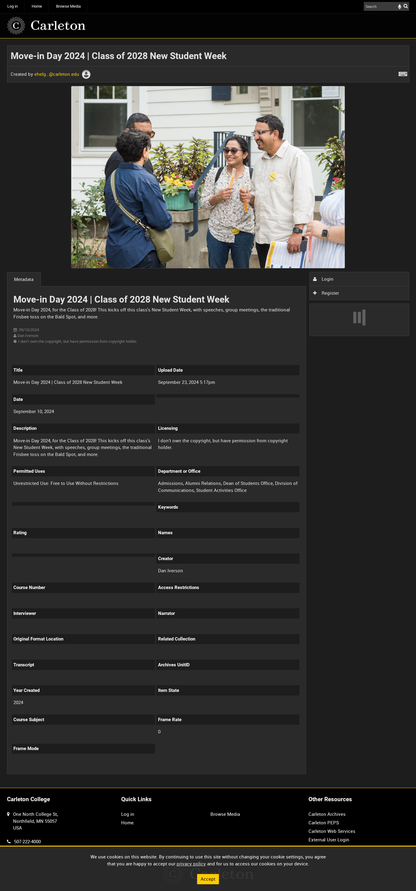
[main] (208, 413)
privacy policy (191, 864)
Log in (12, 6)
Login (326, 279)
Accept (208, 879)
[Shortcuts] (403, 72)
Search (406, 6)
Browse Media (68, 6)
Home (37, 6)
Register (329, 293)
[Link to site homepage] (46, 25)
